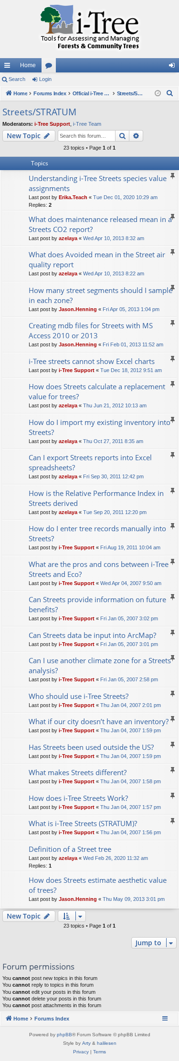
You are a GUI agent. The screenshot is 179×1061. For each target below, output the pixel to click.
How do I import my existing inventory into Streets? (99, 427)
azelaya (68, 238)
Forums (50, 67)
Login (45, 79)
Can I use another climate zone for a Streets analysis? (100, 665)
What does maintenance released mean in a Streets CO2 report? (100, 224)
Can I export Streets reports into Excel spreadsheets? (90, 462)
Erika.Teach (73, 197)
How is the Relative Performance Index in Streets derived (96, 498)
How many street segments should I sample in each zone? (100, 295)
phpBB (64, 1034)
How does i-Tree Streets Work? (78, 798)
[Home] (89, 29)
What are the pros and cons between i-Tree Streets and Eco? (98, 569)
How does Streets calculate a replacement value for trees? (97, 391)
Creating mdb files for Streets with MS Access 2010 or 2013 (91, 330)
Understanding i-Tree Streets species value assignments (98, 183)
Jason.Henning (78, 309)
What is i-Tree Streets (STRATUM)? (83, 823)
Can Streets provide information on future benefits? (97, 604)
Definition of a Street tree (70, 849)
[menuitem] (170, 93)
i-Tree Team (87, 124)
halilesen (106, 1043)
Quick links (9, 67)
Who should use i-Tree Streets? (78, 696)
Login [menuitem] (173, 67)
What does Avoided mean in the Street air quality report (97, 259)
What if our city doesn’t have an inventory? (98, 721)
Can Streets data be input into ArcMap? (92, 635)
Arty (86, 1043)
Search (17, 79)
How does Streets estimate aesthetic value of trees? (98, 885)
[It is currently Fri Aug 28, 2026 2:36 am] (158, 93)
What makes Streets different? (77, 772)
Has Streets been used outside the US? (91, 747)
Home (28, 65)
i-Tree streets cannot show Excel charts (92, 361)
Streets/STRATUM (39, 112)
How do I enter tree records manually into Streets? (97, 533)
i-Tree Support (52, 124)
